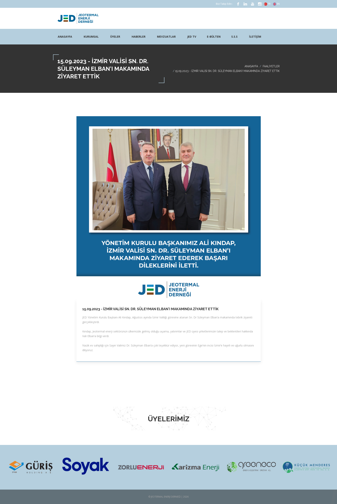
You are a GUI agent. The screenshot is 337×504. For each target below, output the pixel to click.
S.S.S (234, 36)
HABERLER (138, 36)
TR (268, 3)
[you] (252, 4)
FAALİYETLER (271, 66)
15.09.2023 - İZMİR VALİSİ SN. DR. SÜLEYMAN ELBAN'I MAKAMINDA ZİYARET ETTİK (150, 309)
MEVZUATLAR (166, 36)
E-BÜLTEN (214, 36)
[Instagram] (260, 4)
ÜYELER (115, 36)
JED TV (191, 36)
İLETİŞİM (255, 36)
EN (278, 3)
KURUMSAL (91, 36)
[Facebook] (238, 4)
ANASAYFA (65, 36)
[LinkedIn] (245, 4)
